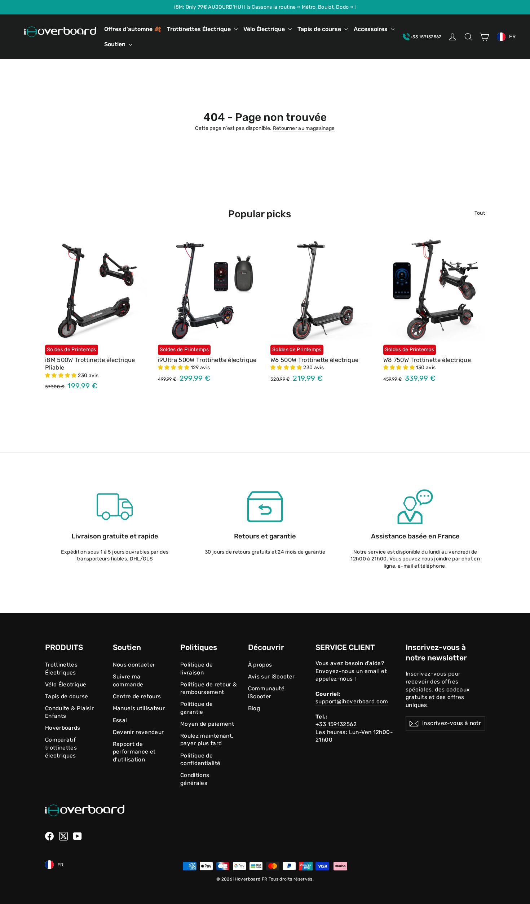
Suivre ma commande (128, 680)
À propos (260, 664)
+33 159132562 (336, 724)
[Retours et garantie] (265, 507)
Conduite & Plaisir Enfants (69, 712)
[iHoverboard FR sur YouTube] (77, 836)
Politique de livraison (196, 668)
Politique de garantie (196, 708)
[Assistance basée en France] (415, 507)
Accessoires (371, 29)
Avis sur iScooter (271, 676)
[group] (265, 7)
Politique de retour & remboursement (208, 688)
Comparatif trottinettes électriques (61, 748)
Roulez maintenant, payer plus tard (206, 740)
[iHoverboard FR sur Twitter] (63, 836)
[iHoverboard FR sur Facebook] (49, 836)
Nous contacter (134, 664)
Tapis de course (320, 29)
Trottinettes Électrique (199, 29)
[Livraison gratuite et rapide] (115, 507)
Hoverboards (62, 728)
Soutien (115, 44)
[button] (61, 375)
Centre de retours (137, 696)
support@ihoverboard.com (351, 701)
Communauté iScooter (266, 692)
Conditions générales (194, 779)
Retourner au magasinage (304, 128)
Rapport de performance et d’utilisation (134, 752)
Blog (254, 708)
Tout (479, 213)
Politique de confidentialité (200, 759)
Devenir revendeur (138, 732)
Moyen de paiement (207, 724)
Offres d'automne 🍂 (132, 29)
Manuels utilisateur (139, 708)
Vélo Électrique (264, 29)
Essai (120, 720)
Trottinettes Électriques (61, 668)
